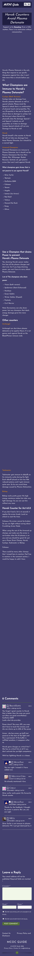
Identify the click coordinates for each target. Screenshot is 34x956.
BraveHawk (15, 705)
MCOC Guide (16, 946)
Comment (6, 886)
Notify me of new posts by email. (16, 919)
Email (20, 904)
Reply (30, 706)
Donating (17, 27)
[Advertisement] (17, 51)
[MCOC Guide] (11, 6)
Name (4, 904)
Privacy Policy (8, 948)
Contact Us (6, 933)
